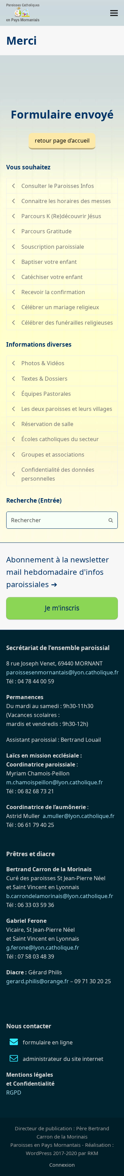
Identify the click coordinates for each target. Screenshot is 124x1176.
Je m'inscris (62, 608)
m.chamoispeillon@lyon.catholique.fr (54, 782)
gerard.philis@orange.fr (37, 981)
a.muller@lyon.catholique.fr (79, 816)
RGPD (13, 1092)
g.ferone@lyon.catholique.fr (42, 947)
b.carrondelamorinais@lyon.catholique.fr (59, 896)
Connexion (62, 1164)
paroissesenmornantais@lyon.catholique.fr (62, 672)
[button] (114, 13)
